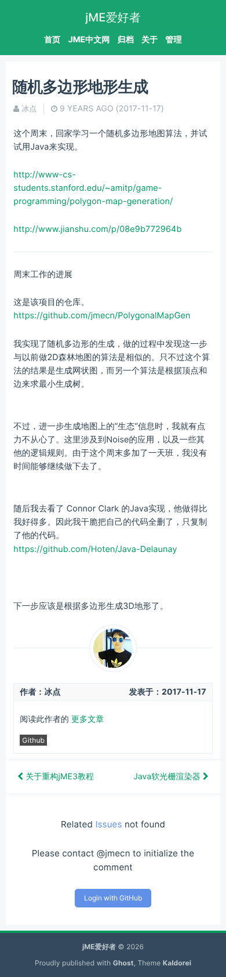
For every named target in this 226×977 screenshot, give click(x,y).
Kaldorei (177, 962)
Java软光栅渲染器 (168, 777)
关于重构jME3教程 (58, 777)
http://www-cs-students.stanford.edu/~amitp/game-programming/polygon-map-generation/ (93, 188)
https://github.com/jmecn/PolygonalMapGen (101, 316)
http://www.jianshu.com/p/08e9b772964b (97, 229)
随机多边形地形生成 (80, 86)
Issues (108, 824)
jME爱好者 (113, 17)
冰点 (29, 109)
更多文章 (87, 719)
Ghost (123, 962)
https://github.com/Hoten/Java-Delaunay (95, 549)
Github (33, 740)
